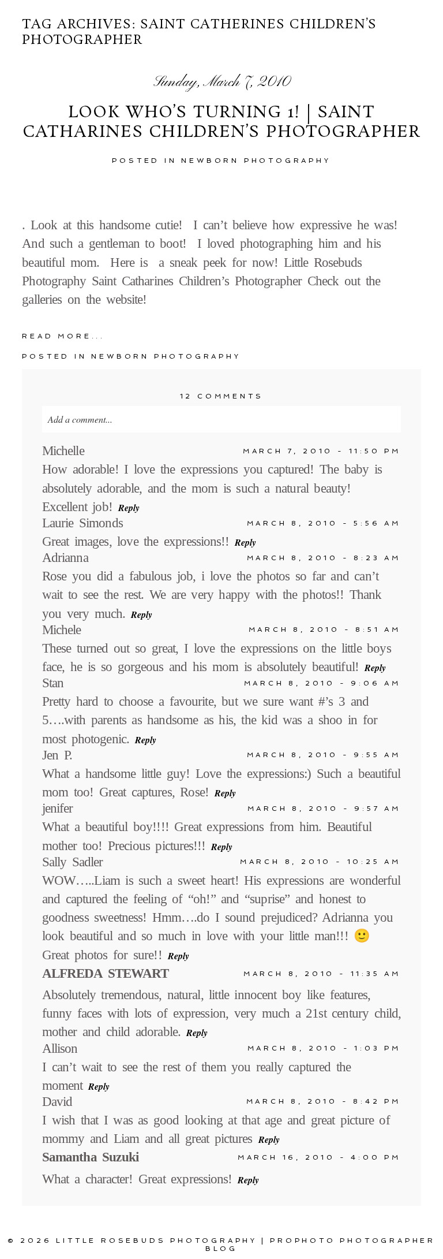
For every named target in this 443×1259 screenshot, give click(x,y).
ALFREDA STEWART (105, 973)
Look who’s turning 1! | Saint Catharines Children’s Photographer (221, 122)
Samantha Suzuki (90, 1157)
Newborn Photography (256, 161)
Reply (129, 507)
